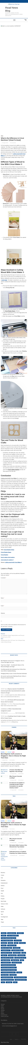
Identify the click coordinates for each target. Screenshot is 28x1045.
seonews (19, 972)
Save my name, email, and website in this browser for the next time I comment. (13, 625)
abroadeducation (11, 933)
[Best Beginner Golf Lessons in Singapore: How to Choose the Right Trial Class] (14, 740)
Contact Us (16, 1039)
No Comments (13, 142)
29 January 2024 (13, 773)
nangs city (4, 955)
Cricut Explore (4, 555)
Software (3, 909)
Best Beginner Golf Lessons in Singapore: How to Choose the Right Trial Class (13, 756)
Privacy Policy (23, 1039)
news (22, 960)
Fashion (2, 885)
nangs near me (15, 960)
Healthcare (22, 943)
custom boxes (18, 940)
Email (2, 605)
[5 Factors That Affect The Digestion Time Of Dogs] (4, 771)
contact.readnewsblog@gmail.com (9, 1025)
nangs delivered (12, 955)
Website (3, 613)
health (16, 943)
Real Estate (3, 901)
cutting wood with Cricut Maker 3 (13, 562)
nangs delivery (21, 955)
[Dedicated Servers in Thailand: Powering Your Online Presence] (4, 856)
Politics (2, 896)
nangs (23, 952)
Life (6, 751)
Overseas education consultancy (9, 967)
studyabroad (13, 975)
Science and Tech (4, 1016)
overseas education (17, 962)
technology (9, 982)
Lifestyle (3, 945)
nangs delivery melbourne (7, 957)
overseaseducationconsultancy (8, 965)
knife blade (4, 280)
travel (15, 982)
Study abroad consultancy (20, 977)
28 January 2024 (13, 780)
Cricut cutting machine (13, 469)
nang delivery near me (6, 952)
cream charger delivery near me (8, 938)
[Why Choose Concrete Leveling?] (4, 778)
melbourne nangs (11, 945)
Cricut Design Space (10, 311)
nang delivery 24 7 (6, 950)
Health (2, 890)
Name (2, 598)
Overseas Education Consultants (9, 970)
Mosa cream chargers (6, 948)
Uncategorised (4, 916)
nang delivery (16, 948)
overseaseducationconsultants (8, 972)
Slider (13, 751)
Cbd (2, 877)
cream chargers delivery (7, 940)
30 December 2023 (13, 855)
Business (3, 751)
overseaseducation (6, 962)
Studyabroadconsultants (21, 979)
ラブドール (3, 688)
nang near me (17, 952)
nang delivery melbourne (17, 950)
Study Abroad (5, 975)
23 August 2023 (5, 142)
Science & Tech (4, 903)
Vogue (2, 922)
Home (11, 1039)
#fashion (3, 933)
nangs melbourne (5, 960)
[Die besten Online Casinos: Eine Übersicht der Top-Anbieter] (4, 847)
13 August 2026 (4, 760)
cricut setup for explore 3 (7, 560)
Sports (2, 911)
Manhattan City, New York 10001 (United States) (12, 1023)
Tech (2, 135)
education (4, 943)
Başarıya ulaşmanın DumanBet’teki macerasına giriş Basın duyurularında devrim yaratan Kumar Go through (13, 690)
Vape (2, 919)
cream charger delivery (13, 935)
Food (2, 888)
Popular (9, 751)
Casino (2, 875)
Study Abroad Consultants (7, 979)
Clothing (3, 935)
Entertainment (4, 883)
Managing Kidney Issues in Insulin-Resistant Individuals (14, 673)
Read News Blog (11, 9)
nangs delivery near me (20, 957)
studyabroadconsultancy (7, 977)
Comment (3, 577)
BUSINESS (20, 933)
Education (3, 880)
